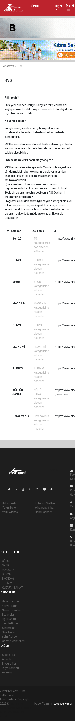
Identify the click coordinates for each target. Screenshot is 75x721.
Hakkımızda (9, 503)
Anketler (7, 659)
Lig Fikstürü (9, 619)
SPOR (5, 565)
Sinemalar (8, 627)
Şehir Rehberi (10, 636)
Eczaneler (8, 614)
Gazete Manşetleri (13, 641)
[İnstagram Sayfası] (18, 489)
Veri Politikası (10, 512)
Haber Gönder (43, 512)
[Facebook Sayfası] (3, 489)
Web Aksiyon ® (63, 703)
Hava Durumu (10, 601)
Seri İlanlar (8, 632)
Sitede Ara (8, 654)
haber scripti (23, 707)
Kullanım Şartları (45, 503)
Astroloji (7, 672)
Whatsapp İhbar (44, 507)
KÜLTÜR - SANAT (12, 587)
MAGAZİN (8, 569)
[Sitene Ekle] (53, 489)
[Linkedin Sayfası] (32, 489)
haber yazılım (8, 712)
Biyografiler (9, 663)
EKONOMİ (8, 578)
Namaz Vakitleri (11, 610)
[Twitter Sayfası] (10, 489)
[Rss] (39, 489)
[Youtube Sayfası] (25, 489)
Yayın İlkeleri (9, 507)
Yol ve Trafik (9, 605)
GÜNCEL (35, 6)
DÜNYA (6, 574)
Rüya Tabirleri (10, 668)
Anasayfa (8, 65)
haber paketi (7, 707)
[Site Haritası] (46, 489)
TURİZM (7, 583)
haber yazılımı (18, 703)
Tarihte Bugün (10, 623)
